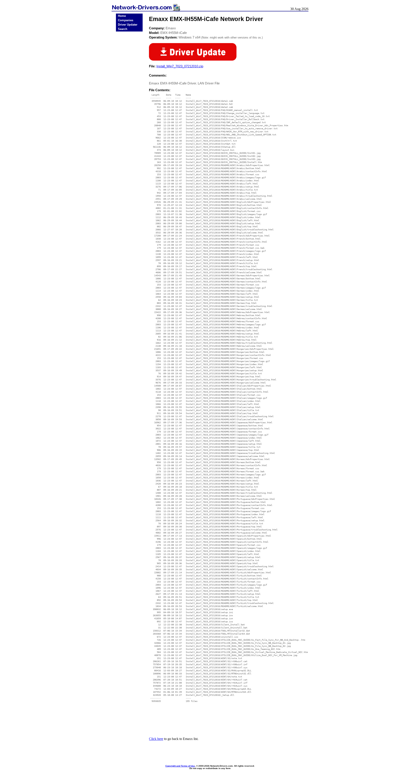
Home (122, 15)
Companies (125, 20)
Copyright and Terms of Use (180, 766)
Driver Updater (127, 24)
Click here (156, 739)
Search (122, 29)
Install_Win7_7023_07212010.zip (179, 66)
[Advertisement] (129, 101)
